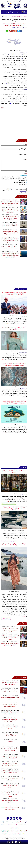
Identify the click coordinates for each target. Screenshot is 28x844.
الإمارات (18, 72)
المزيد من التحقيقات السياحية (8, 503)
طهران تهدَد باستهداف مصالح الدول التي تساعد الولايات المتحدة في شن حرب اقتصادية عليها (10, 240)
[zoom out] (7, 16)
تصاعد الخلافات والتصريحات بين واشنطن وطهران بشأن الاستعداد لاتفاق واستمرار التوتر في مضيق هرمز (10, 255)
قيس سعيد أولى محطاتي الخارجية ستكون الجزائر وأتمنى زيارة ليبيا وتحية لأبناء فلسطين (10, 794)
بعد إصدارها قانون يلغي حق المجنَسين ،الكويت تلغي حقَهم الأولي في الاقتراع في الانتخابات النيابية (10, 210)
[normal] (4, 16)
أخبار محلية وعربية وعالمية (16, 16)
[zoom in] (2, 16)
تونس (22, 58)
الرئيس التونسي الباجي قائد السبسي (16, 54)
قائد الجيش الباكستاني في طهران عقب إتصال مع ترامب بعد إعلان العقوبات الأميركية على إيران (10, 218)
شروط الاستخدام (23, 175)
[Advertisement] (14, 124)
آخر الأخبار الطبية (6, 618)
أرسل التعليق (23, 192)
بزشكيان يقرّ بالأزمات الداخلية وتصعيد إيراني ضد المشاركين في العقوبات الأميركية (10, 630)
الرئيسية (25, 16)
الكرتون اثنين (10, 741)
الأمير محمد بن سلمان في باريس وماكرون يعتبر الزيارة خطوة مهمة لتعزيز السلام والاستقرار (10, 203)
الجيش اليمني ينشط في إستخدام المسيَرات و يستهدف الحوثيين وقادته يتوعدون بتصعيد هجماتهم (10, 233)
